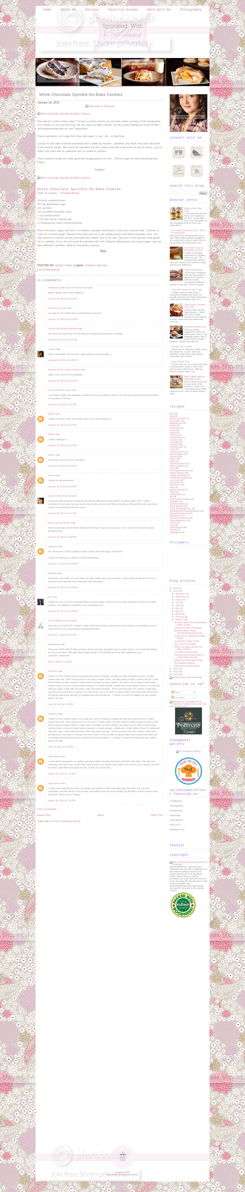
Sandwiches (176, 515)
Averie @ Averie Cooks (59, 390)
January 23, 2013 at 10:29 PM (62, 611)
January (179, 619)
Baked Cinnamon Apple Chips (189, 660)
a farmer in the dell (57, 308)
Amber (51, 414)
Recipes (92, 9)
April (177, 611)
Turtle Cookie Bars (193, 270)
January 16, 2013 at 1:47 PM (62, 404)
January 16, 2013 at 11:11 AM (62, 340)
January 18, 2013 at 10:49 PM (62, 587)
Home (47, 9)
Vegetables (175, 532)
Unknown (52, 546)
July (177, 602)
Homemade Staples (179, 478)
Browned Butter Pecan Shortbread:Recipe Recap (188, 632)
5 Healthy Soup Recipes (186, 652)
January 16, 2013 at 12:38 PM (62, 360)
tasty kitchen (176, 527)
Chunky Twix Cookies (181, 346)
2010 (175, 674)
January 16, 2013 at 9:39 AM (62, 299)
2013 (175, 591)
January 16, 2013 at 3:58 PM (62, 537)
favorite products (178, 463)
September (181, 597)
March (178, 614)
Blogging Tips (176, 423)
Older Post (157, 815)
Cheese (173, 435)
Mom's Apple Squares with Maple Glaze (194, 377)
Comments (179, 697)
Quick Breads (176, 506)
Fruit (172, 468)
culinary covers (177, 452)
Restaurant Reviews (179, 513)
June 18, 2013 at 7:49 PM (60, 704)
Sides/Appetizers (178, 520)
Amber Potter (63, 265)
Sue (50, 597)
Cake (172, 430)
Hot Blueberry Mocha (185, 663)
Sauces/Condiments (179, 518)
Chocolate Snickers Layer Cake (186, 289)
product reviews (177, 504)
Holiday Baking (177, 473)
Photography (191, 9)
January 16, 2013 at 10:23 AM (62, 319)
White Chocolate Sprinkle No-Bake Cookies (80, 94)
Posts (177, 692)
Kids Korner (175, 485)
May (177, 608)
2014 (175, 588)
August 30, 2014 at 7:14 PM (61, 800)
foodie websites (177, 466)
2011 (175, 671)
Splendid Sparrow (129, 1175)
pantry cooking (177, 489)
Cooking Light (176, 447)
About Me (68, 9)
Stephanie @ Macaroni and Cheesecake (68, 288)
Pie (171, 496)
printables (174, 501)
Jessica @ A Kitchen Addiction (63, 328)
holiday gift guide (178, 475)
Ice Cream (175, 480)
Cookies (90, 265)
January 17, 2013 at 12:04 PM (62, 564)
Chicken (174, 440)
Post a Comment (46, 809)
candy (173, 433)
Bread (173, 425)
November (180, 594)
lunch (172, 487)
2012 (175, 669)
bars (172, 414)
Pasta (172, 492)
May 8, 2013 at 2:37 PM (59, 662)
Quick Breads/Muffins (180, 508)
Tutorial (173, 530)
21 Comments (48, 269)
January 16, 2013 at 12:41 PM (62, 381)
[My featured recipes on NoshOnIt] (188, 784)
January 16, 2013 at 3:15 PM (62, 425)
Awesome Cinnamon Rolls (187, 666)
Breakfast (174, 428)
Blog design (112, 1175)
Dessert (102, 265)
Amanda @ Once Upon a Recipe (64, 370)
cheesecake (176, 437)
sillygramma (54, 756)
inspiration (175, 482)
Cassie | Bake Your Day (60, 496)
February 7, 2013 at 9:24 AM (62, 635)
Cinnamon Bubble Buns (195, 327)
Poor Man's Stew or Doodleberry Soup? (193, 249)
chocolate (174, 442)
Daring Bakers (177, 454)
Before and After (177, 418)
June (178, 605)
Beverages (175, 421)
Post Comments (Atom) (66, 821)
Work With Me (159, 9)
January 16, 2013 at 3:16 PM (62, 445)
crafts (172, 449)
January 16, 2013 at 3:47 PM (62, 513)
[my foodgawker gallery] (188, 751)
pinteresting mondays (180, 499)
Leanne (51, 349)
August (179, 600)
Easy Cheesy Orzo (180, 361)
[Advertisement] (184, 973)
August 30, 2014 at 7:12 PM (61, 774)
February (180, 617)
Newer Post (44, 815)
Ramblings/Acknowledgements (184, 511)
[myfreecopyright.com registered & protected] (188, 864)
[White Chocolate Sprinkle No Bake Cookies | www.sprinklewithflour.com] (63, 113)
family (172, 461)
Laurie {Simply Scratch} (59, 621)
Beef (172, 416)
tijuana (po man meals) (59, 523)
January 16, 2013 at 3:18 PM (62, 486)
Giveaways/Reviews (179, 470)
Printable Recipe (70, 193)
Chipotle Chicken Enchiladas (188, 628)
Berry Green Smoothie (185, 644)
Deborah (52, 573)
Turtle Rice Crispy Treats (187, 641)
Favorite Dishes (123, 9)
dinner (173, 459)
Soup (172, 525)
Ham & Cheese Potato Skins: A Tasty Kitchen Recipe (189, 656)
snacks (173, 523)
